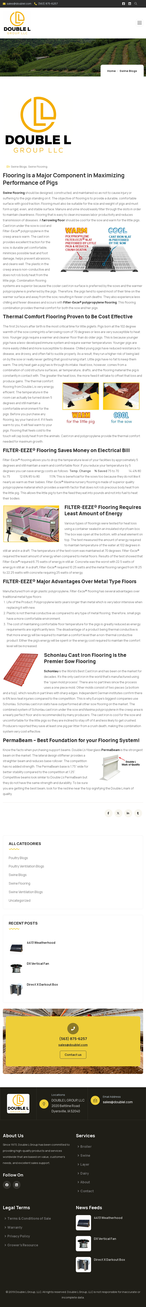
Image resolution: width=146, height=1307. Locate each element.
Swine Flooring (37, 167)
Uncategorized (19, 900)
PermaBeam (110, 750)
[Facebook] (7, 1185)
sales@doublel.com (19, 3)
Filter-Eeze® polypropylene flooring (90, 302)
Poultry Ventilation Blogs (26, 866)
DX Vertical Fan (38, 963)
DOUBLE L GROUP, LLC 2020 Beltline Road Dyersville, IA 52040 (68, 1105)
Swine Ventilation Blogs (26, 892)
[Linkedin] (17, 1185)
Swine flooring (14, 193)
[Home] (18, 1103)
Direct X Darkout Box (42, 984)
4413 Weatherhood (41, 943)
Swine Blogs (128, 71)
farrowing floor (53, 220)
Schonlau (51, 671)
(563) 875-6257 (48, 3)
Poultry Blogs (18, 858)
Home (111, 71)
